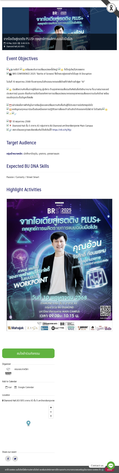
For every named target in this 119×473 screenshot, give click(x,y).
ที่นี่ (102, 469)
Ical (10, 387)
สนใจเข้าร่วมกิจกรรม (28, 353)
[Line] (111, 465)
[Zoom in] (51, 407)
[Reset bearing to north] (51, 416)
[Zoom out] (51, 412)
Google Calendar (26, 387)
